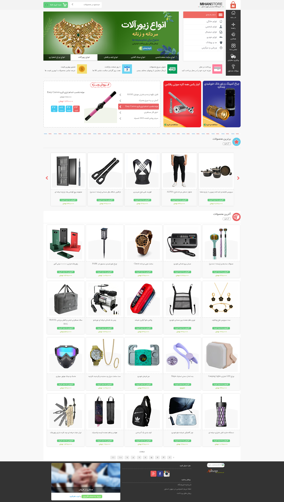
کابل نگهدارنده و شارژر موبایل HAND (142, 95)
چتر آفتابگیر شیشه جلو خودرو (182, 433)
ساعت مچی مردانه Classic (143, 264)
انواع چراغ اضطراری (57, 57)
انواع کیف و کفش (111, 57)
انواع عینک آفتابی (138, 57)
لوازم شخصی (211, 27)
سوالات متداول (233, 71)
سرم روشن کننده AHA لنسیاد (146, 118)
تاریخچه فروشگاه (184, 485)
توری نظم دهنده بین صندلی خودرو (182, 320)
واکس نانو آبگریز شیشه (143, 320)
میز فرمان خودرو (144, 376)
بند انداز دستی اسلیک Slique (182, 376)
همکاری (233, 39)
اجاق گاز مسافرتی (151, 112)
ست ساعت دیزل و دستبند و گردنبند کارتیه (105, 376)
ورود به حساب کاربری (92, 496)
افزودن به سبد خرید (216, 200)
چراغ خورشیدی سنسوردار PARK (104, 264)
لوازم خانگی (212, 21)
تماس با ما (233, 50)
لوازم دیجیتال (211, 32)
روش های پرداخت (184, 493)
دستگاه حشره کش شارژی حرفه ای (221, 433)
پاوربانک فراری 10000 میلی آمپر (66, 264)
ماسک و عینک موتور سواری (66, 376)
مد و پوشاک (211, 42)
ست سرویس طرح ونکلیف (221, 320)
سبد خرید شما (55, 5)
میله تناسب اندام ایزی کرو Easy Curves (141, 106)
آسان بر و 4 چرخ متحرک (148, 101)
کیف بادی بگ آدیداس (144, 433)
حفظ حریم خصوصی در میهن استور (177, 489)
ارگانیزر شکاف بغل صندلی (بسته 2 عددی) (105, 192)
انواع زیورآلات (84, 57)
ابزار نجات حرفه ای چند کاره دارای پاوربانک (65, 433)
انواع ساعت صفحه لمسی (165, 57)
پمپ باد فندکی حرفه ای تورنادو (104, 320)
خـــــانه (233, 18)
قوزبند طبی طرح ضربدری (142, 192)
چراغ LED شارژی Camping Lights (221, 376)
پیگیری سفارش (233, 60)
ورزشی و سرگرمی (209, 48)
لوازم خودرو (212, 37)
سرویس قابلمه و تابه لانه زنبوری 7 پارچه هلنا (216, 192)
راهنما (233, 28)
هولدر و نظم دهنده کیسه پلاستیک (104, 433)
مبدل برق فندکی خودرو (182, 264)
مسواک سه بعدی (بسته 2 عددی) (221, 264)
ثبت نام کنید (74, 496)
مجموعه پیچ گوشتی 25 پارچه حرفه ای (68, 192)
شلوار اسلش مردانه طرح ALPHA (179, 192)
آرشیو (227, 144)
